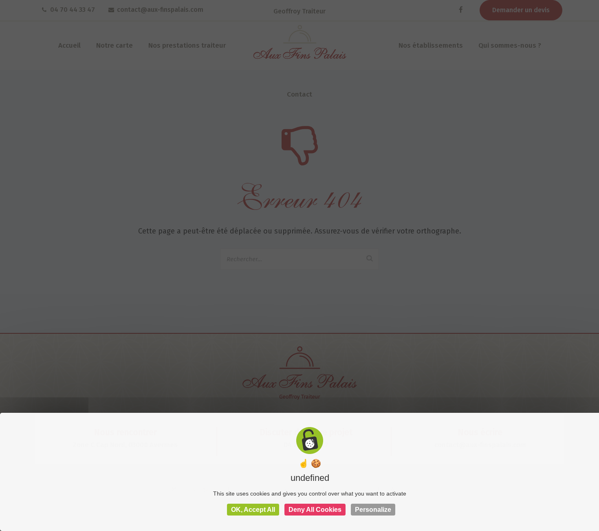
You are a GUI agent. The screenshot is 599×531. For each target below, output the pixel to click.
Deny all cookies (314, 509)
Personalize (373, 509)
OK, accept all (253, 509)
